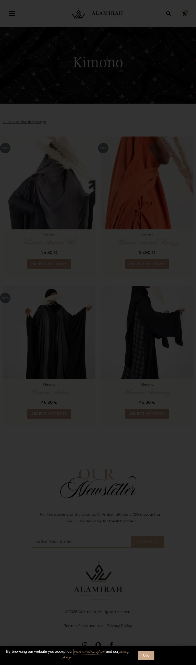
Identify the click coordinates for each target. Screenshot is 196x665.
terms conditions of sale (89, 651)
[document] (98, 332)
